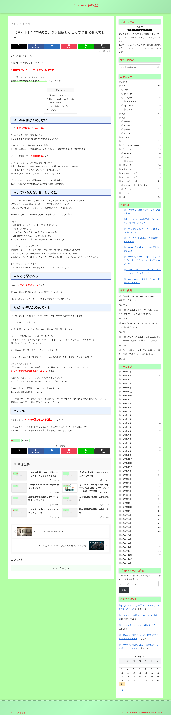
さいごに (52, 110)
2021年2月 (141, 451)
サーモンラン (143, 109)
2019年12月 (141, 503)
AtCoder (142, 153)
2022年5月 (141, 415)
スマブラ (142, 97)
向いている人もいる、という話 (61, 99)
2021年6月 (141, 435)
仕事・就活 (141, 165)
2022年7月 (141, 407)
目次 (57, 90)
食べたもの (142, 125)
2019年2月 (141, 543)
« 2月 (121, 690)
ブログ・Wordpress (141, 145)
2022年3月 (141, 419)
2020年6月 (141, 483)
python (142, 157)
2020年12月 (141, 459)
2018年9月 (141, 563)
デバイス (141, 137)
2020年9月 (141, 471)
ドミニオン (142, 189)
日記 (141, 117)
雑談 (141, 113)
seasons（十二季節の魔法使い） (142, 185)
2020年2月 (141, 499)
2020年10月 (141, 467)
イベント (142, 133)
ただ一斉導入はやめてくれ (59, 106)
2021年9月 (141, 423)
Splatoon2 (142, 105)
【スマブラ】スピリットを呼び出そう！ (139, 625)
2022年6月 (141, 411)
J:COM (26, 440)
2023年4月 (141, 383)
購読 (124, 590)
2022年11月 (141, 395)
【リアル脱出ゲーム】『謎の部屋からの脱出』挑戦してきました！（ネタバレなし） (139, 352)
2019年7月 (141, 523)
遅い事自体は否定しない (59, 95)
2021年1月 (141, 455)
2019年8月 (141, 519)
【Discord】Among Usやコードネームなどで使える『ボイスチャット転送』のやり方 (142, 260)
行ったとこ (142, 129)
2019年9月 (141, 515)
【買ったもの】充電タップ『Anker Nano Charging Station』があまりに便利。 (138, 312)
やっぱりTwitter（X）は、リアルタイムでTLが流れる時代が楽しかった (139, 325)
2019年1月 (141, 547)
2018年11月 (141, 555)
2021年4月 (141, 443)
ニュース (141, 193)
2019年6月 (141, 527)
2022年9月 (141, 403)
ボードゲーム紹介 (141, 177)
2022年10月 (141, 399)
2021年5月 (141, 439)
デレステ (142, 93)
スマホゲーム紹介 (141, 173)
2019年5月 (141, 531)
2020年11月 (141, 463)
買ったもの (142, 121)
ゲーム (141, 85)
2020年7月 (141, 479)
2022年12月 (141, 391)
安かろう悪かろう (56, 102)
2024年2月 (141, 371)
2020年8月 (141, 475)
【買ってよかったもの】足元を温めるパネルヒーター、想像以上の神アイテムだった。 (139, 339)
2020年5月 (141, 487)
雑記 (141, 197)
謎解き (141, 81)
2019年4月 (141, 535)
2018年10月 (141, 559)
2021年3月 (141, 447)
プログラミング (141, 149)
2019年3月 (141, 539)
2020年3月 (141, 495)
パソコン (17, 440)
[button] (102, 46)
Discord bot (143, 161)
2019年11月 (141, 507)
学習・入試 (141, 169)
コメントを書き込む (60, 568)
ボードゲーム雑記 (141, 181)
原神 (142, 89)
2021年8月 (141, 427)
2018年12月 (141, 551)
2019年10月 (141, 511)
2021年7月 (141, 431)
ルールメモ (143, 101)
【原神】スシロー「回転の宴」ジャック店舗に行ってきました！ (139, 298)
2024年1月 (141, 375)
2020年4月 (141, 491)
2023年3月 (141, 387)
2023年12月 (141, 379)
